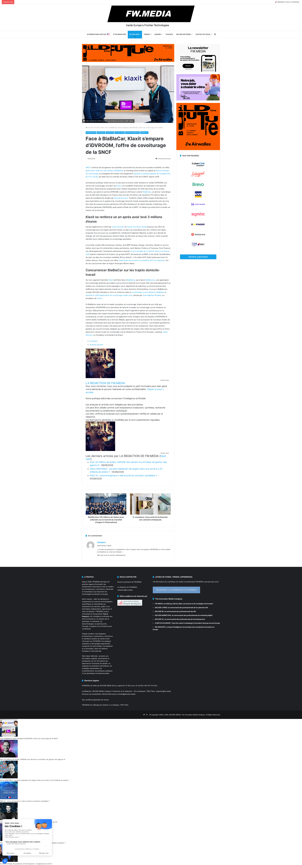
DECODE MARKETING (163, 615)
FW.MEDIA (96, 582)
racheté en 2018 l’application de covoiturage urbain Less (109, 295)
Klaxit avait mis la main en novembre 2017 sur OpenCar (142, 260)
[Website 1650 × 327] (128, 53)
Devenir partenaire (198, 256)
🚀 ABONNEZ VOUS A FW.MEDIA (287, 2)
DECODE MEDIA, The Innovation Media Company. (187, 715)
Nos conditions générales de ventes (95, 700)
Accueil (90, 128)
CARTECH (109, 132)
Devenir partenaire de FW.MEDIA (129, 582)
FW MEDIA (159, 604)
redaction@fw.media (124, 590)
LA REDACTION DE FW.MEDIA (105, 383)
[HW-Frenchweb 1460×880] (198, 100)
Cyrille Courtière (134, 227)
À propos (93, 341)
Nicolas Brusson (121, 198)
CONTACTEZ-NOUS (202, 34)
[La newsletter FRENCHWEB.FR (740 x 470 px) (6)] (198, 71)
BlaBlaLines (150, 280)
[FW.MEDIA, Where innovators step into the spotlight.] (151, 17)
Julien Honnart (118, 227)
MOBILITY (144, 132)
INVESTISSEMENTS (132, 132)
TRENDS (147, 34)
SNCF (88, 167)
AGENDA (157, 34)
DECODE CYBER (161, 607)
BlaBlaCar (147, 192)
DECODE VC (159, 619)
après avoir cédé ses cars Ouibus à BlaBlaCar (104, 170)
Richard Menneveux (109, 694)
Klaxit (118, 186)
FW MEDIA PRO (120, 34)
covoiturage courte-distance (144, 292)
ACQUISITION (91, 132)
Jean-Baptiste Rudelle (152, 295)
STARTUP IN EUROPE (162, 623)
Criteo (99, 298)
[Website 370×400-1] (198, 149)
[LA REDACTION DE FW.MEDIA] (100, 377)
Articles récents (96, 345)
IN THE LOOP (134, 34)
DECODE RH (159, 611)
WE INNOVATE (160, 627)
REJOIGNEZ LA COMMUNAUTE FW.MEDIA (176, 590)
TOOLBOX (169, 34)
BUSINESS (101, 132)
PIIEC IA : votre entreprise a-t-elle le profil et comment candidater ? (123, 475)
